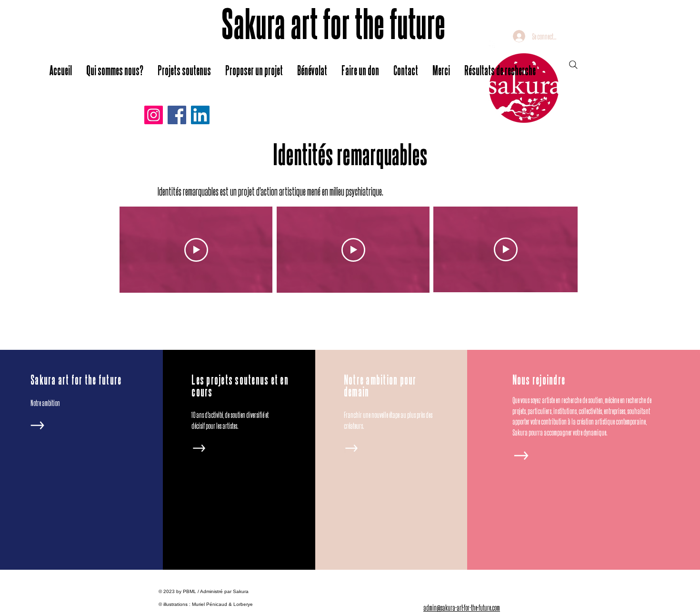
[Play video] (196, 250)
